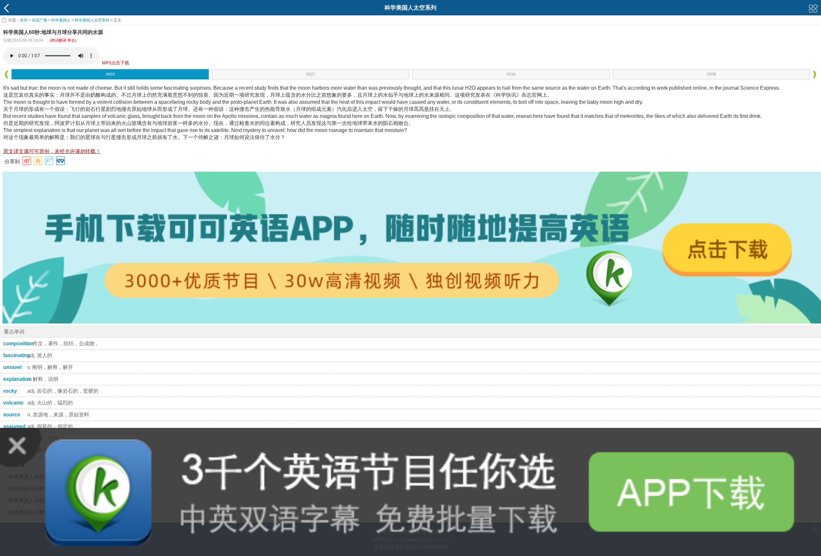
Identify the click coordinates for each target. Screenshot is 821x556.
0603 (110, 74)
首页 (24, 20)
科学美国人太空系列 (92, 20)
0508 (711, 74)
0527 (310, 74)
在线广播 (39, 20)
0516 (511, 74)
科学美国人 (61, 20)
